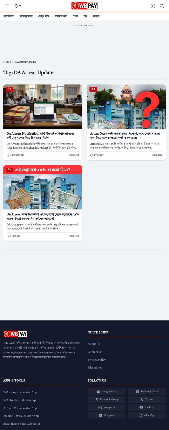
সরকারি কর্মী (61, 16)
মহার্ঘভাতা (9, 16)
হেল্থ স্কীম (43, 16)
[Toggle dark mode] (153, 6)
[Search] (162, 6)
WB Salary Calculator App (20, 392)
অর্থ (85, 16)
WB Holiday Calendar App (20, 400)
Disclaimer (95, 367)
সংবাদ (96, 16)
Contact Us (95, 352)
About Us (94, 344)
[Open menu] (7, 6)
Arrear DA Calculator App (20, 408)
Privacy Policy (97, 360)
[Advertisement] (84, 38)
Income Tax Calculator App (21, 416)
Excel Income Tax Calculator (21, 424)
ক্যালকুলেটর (26, 16)
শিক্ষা (75, 16)
